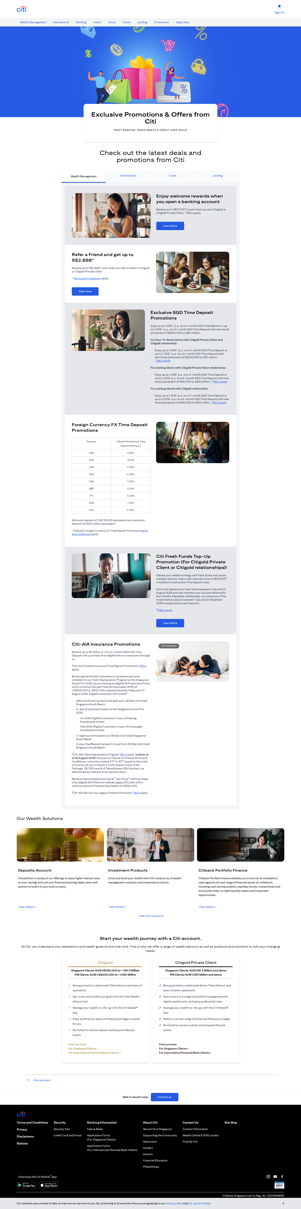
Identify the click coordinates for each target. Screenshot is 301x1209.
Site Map (230, 1122)
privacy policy (173, 1203)
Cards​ (126, 22)
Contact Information (195, 1129)
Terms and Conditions (87, 278)
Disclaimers (25, 1136)
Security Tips (62, 1129)
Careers (148, 1148)
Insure (112, 22)
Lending (142, 22)
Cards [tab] (173, 175)
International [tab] (128, 175)
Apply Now (183, 22)
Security (60, 1122)
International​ (61, 22)
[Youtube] (275, 1176)
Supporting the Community (160, 1135)
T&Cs (142, 666)
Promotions (161, 22)
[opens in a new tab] (21, 9)
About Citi (150, 1122)
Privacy (22, 1129)
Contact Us (190, 1122)
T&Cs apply (163, 360)
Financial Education (155, 1160)
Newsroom (150, 1141)
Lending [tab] (217, 175)
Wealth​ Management (33, 22)
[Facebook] (282, 1176)
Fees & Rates (95, 1129)
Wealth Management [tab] (84, 176)
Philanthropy (151, 1166)
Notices (22, 1143)
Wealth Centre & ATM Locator (201, 1135)
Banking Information (102, 1122)
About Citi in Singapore (157, 1129)
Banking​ (81, 22)
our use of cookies (199, 1203)
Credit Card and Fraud (68, 1135)
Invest (97, 22)
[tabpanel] (150, 496)
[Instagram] (268, 1176)
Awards (148, 1154)
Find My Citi (190, 1141)
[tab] (33, 22)
